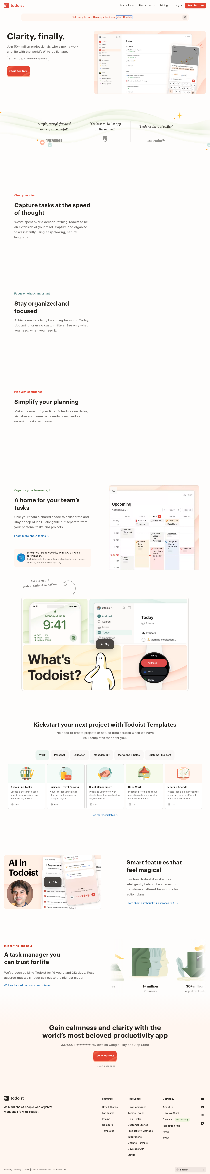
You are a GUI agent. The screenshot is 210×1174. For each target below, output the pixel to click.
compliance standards (59, 559)
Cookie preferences (41, 1169)
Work (42, 755)
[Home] (14, 5)
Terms (26, 1169)
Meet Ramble (124, 17)
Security (8, 1169)
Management (101, 755)
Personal (59, 755)
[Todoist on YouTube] (202, 1099)
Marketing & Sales (129, 755)
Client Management (100, 787)
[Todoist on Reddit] (202, 1124)
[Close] (184, 17)
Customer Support (160, 755)
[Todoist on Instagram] (202, 1116)
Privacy (17, 1169)
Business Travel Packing (64, 787)
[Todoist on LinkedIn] (202, 1108)
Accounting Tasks (21, 787)
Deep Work (135, 787)
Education (79, 755)
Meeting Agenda (177, 787)
